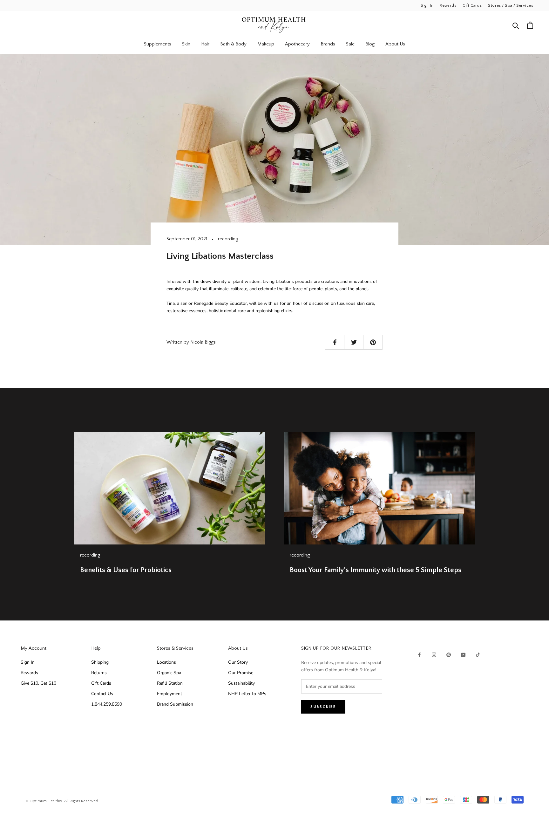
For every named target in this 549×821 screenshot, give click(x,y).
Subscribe (323, 707)
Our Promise (240, 673)
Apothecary (297, 44)
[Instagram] (434, 654)
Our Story (238, 662)
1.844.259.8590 (106, 704)
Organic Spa (169, 673)
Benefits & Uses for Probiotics (126, 570)
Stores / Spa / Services (510, 5)
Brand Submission (175, 704)
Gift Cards (472, 5)
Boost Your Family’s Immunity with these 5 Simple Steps (375, 570)
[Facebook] (419, 654)
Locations (166, 662)
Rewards (448, 5)
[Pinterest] (448, 654)
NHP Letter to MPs (247, 694)
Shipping (100, 662)
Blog (370, 44)
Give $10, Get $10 (38, 683)
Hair (205, 44)
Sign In (427, 5)
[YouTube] (463, 654)
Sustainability (241, 683)
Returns (99, 673)
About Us (395, 44)
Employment (169, 694)
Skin (186, 44)
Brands (328, 44)
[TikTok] (478, 654)
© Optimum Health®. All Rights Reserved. (62, 801)
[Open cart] (530, 25)
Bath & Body (233, 44)
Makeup (265, 44)
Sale (350, 44)
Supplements (157, 44)
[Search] (515, 25)
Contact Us (102, 694)
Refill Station (170, 683)
